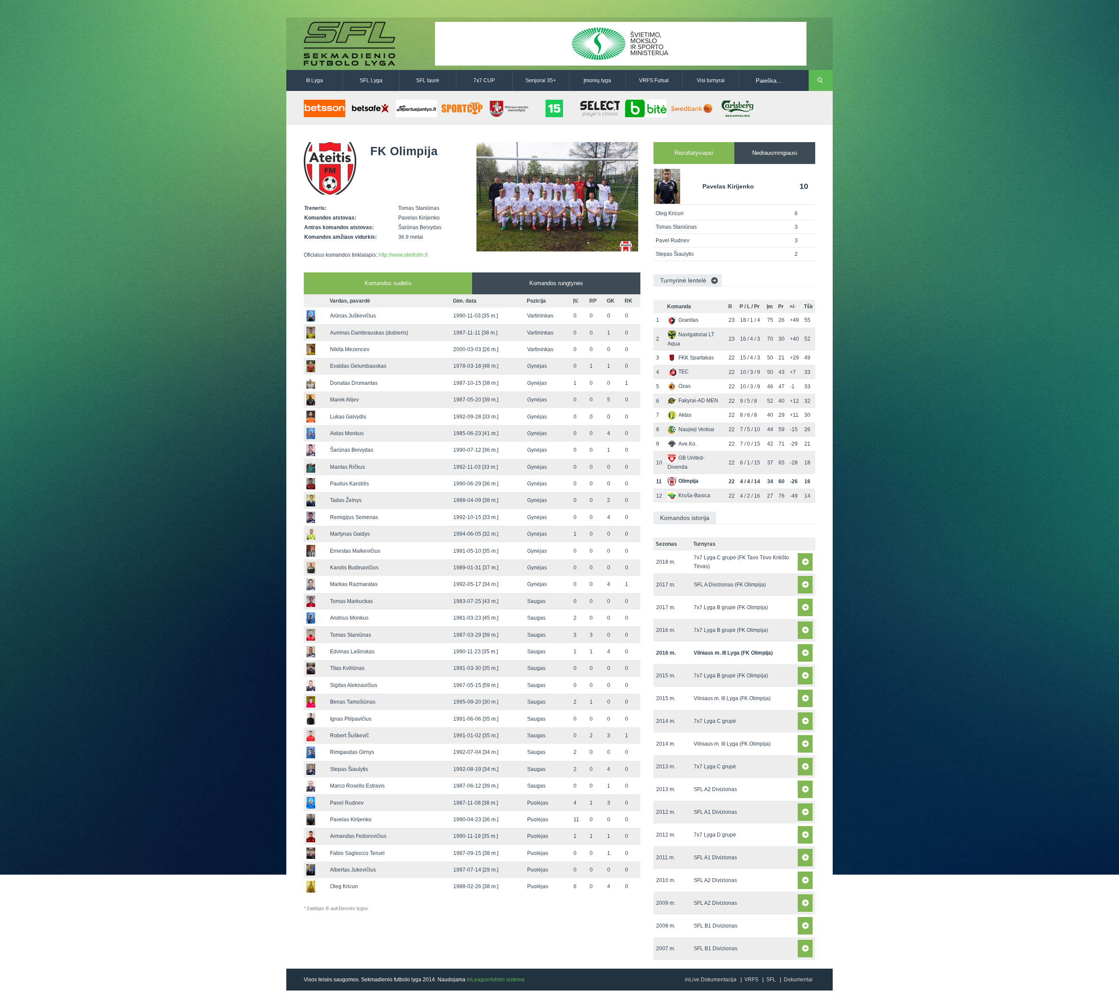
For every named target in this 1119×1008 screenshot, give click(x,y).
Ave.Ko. (687, 444)
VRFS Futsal (654, 80)
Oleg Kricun (344, 886)
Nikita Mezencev (349, 349)
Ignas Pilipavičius (351, 719)
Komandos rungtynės (556, 283)
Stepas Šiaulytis (349, 769)
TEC (683, 372)
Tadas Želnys (345, 500)
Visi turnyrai (711, 80)
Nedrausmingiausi (774, 153)
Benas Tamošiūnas (352, 702)
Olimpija (688, 481)
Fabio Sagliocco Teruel (357, 853)
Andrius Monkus (349, 618)
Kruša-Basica (694, 495)
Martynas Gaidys (350, 534)
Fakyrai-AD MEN (698, 401)
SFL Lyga (371, 80)
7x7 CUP (484, 80)
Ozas (684, 386)
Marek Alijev (344, 400)
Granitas (688, 320)
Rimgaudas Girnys (352, 752)
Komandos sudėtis (388, 283)
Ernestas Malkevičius (355, 551)
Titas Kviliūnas (347, 668)
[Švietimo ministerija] (620, 43)
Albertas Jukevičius (353, 870)
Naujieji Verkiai (696, 429)
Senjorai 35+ (540, 80)
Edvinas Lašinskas (352, 652)
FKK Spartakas (696, 358)
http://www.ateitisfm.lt (403, 255)
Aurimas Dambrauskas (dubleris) (369, 333)
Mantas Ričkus (347, 467)
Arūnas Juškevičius (353, 316)
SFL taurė (427, 80)
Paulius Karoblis (349, 484)
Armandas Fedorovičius (358, 836)
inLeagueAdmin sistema (496, 980)
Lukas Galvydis (348, 417)
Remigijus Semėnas (354, 517)
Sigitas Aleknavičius (353, 685)
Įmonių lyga (597, 80)
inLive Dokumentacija (711, 980)
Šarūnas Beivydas (351, 450)
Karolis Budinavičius (354, 568)
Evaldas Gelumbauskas (358, 366)
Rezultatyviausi (693, 153)
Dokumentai (798, 980)
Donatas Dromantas (354, 383)
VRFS (751, 980)
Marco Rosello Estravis (357, 786)
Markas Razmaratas (354, 584)
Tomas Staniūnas (350, 635)
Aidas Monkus (347, 433)
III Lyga (314, 80)
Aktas (685, 415)
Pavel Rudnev (347, 803)
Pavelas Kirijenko (351, 819)
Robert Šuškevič (349, 735)
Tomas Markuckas (351, 601)
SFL (771, 980)
